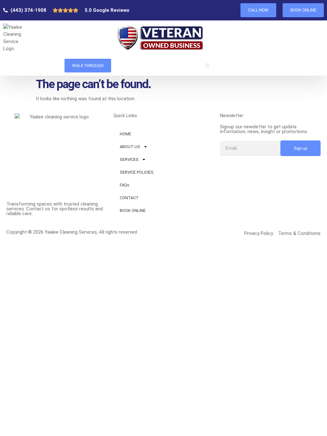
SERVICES (129, 159)
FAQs (124, 185)
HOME (125, 134)
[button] (207, 65)
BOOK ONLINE (133, 210)
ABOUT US (130, 146)
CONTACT (129, 197)
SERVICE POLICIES (137, 172)
